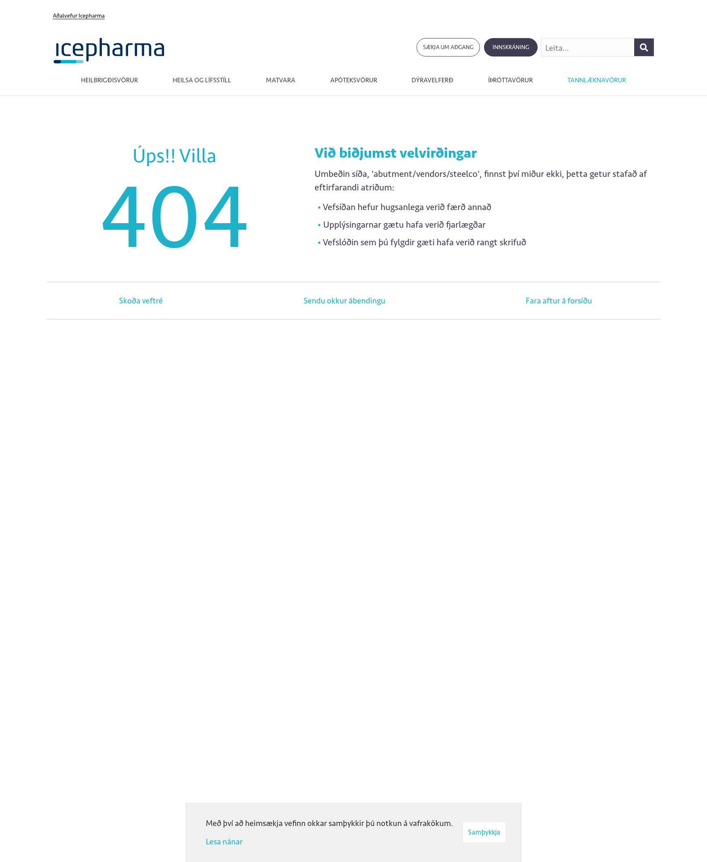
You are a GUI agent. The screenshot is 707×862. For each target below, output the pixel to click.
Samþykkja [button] (484, 832)
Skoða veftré (141, 300)
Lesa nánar (224, 841)
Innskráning (511, 47)
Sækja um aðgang (448, 47)
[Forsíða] (109, 49)
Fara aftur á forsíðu (559, 300)
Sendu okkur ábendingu (344, 300)
